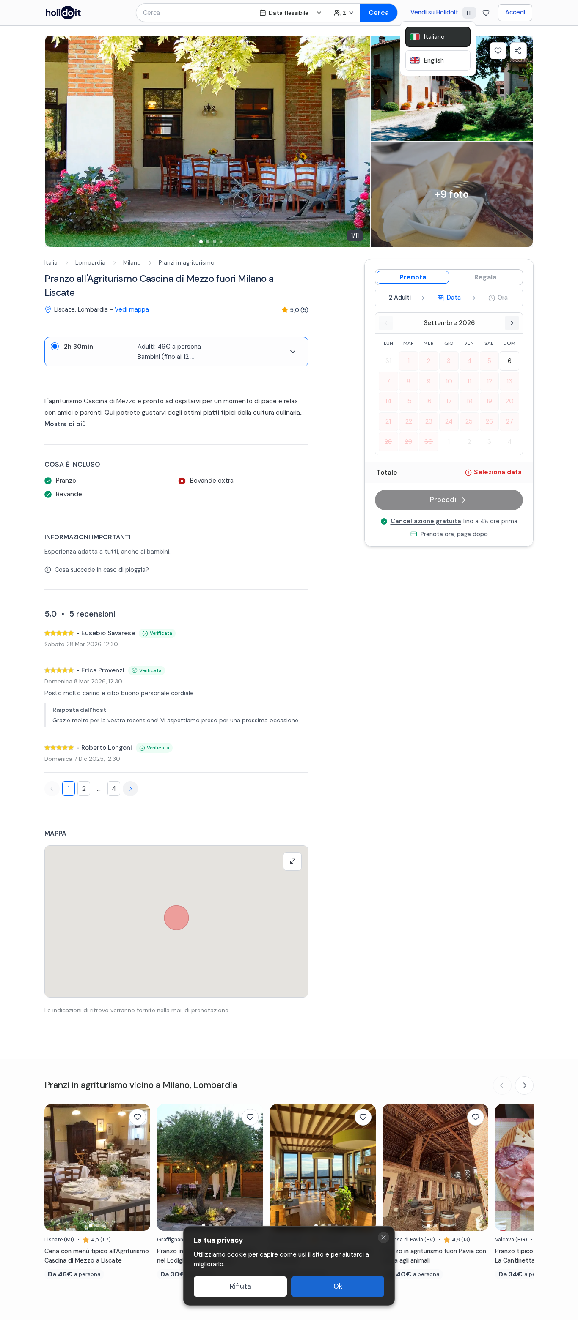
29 (408, 441)
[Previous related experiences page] (502, 1085)
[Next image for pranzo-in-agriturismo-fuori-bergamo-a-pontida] (365, 1167)
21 (388, 421)
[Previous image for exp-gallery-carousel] (56, 141)
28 (388, 441)
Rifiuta (240, 1286)
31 (388, 361)
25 (469, 421)
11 (469, 381)
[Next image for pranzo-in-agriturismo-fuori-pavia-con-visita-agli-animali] (478, 1167)
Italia (51, 262)
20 (510, 401)
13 (509, 381)
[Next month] (512, 323)
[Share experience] (518, 50)
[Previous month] (386, 323)
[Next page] (130, 788)
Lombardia (90, 262)
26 (489, 421)
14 (388, 401)
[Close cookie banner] (383, 1237)
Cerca (379, 12)
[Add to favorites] (498, 50)
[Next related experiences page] (524, 1085)
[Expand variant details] (292, 351)
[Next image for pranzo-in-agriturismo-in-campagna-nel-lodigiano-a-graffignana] (252, 1167)
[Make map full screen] (292, 861)
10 (449, 381)
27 (509, 421)
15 (409, 401)
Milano (132, 262)
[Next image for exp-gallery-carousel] (359, 141)
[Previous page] (52, 788)
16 (429, 401)
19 (489, 401)
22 (408, 421)
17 (449, 401)
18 (469, 401)
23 (428, 421)
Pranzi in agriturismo (187, 262)
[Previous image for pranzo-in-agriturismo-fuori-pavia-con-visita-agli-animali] (393, 1167)
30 (428, 441)
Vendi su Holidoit (434, 12)
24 (449, 421)
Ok (337, 1286)
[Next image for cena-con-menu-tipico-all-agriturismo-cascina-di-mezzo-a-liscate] (140, 1167)
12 (489, 381)
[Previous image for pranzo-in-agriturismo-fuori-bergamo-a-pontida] (280, 1167)
